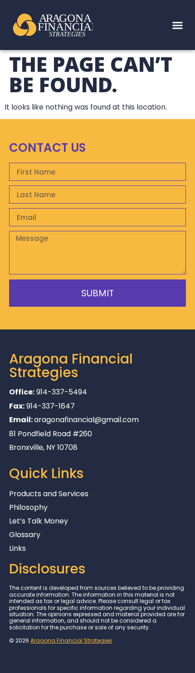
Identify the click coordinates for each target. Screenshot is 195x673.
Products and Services (48, 494)
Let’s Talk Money (38, 521)
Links (17, 548)
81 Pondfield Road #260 (50, 434)
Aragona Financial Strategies (71, 640)
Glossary (24, 534)
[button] (177, 25)
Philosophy (28, 507)
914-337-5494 (61, 392)
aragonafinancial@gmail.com (86, 419)
